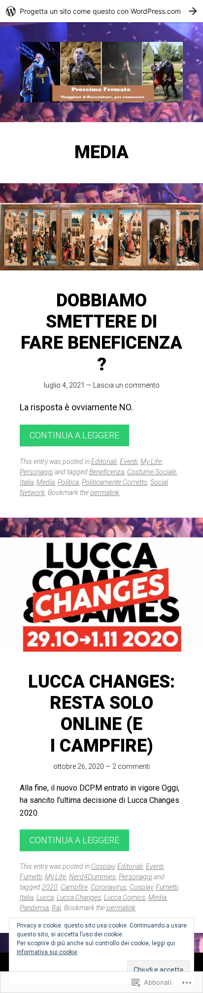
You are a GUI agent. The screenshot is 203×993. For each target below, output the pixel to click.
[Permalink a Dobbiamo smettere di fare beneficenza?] (101, 236)
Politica (68, 482)
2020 (50, 887)
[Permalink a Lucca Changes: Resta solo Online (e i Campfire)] (101, 594)
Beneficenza (106, 472)
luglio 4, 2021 (64, 385)
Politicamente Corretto (114, 482)
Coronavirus (109, 887)
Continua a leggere (74, 435)
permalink (104, 492)
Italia (27, 482)
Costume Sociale (151, 472)
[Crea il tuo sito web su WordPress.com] (101, 11)
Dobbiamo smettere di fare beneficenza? (101, 332)
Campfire (74, 887)
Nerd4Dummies (92, 877)
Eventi (128, 461)
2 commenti (131, 766)
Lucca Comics (124, 897)
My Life (151, 461)
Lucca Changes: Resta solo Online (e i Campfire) (101, 713)
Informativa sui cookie (47, 952)
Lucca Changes (79, 897)
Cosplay (102, 866)
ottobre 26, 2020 (78, 766)
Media (45, 482)
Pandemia (34, 908)
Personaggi (36, 472)
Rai (56, 908)
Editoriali (104, 461)
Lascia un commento (126, 385)
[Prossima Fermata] (101, 72)
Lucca (45, 897)
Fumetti (31, 877)
